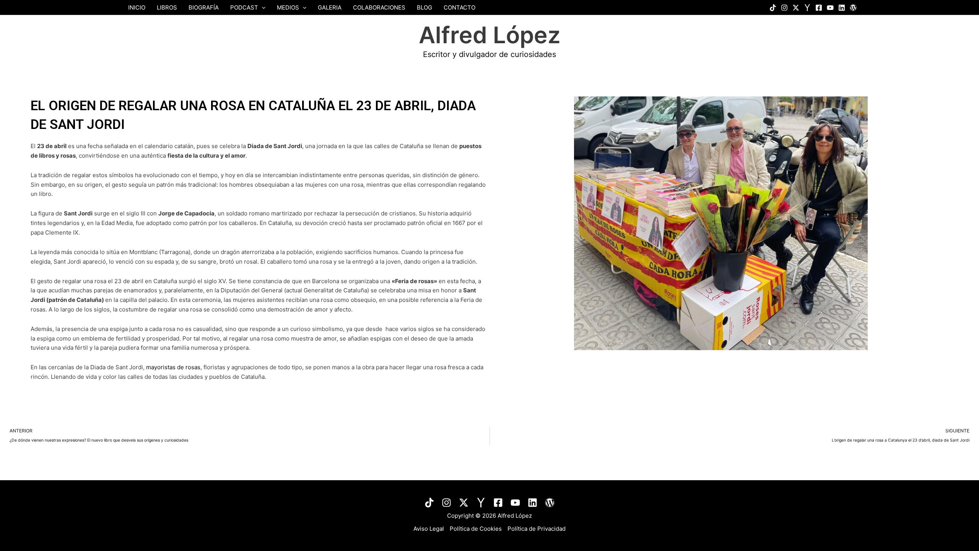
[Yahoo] (807, 7)
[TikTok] (429, 502)
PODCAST (244, 7)
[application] (261, 7)
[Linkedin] (841, 7)
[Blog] (853, 7)
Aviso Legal (428, 528)
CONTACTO (459, 7)
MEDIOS (288, 7)
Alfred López (490, 35)
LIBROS (167, 7)
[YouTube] (830, 7)
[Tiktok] (772, 7)
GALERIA (330, 7)
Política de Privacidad (536, 528)
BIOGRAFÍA (204, 7)
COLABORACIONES (379, 7)
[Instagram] (784, 7)
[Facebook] (818, 7)
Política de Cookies (476, 528)
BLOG (424, 7)
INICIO (136, 7)
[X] (795, 7)
